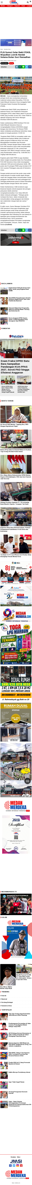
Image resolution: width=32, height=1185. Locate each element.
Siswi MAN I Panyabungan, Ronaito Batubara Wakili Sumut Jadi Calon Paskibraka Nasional (20, 299)
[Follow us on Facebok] (10, 1165)
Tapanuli (17, 5)
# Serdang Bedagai (6, 1002)
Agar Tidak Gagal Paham (16, 1082)
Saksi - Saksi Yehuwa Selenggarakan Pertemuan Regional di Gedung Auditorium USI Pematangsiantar (20, 1104)
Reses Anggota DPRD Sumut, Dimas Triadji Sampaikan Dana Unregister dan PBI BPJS (18, 319)
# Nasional (3, 999)
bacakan (5, 63)
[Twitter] (26, 66)
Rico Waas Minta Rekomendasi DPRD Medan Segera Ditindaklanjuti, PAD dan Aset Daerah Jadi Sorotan (15, 476)
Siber (18, 1157)
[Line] (23, 66)
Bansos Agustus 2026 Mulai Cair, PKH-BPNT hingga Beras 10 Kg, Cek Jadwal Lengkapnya (20, 1044)
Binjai (23, 5)
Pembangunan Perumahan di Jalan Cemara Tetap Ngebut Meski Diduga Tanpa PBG (20, 1025)
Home (1, 49)
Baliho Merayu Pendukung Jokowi (19, 1072)
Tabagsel (9, 5)
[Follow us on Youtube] (21, 1165)
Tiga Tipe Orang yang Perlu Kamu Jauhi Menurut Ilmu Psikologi (19, 1014)
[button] (30, 1)
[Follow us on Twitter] (14, 1165)
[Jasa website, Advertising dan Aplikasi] (16, 247)
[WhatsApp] (20, 66)
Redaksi (13, 1157)
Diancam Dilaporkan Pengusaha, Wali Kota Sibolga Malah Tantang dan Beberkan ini (19, 309)
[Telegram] (16, 66)
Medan (3, 5)
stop (11, 63)
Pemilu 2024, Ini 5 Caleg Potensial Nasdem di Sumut (19, 1063)
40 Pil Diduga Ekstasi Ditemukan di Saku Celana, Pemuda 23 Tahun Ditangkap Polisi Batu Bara (20, 1035)
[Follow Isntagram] (17, 1165)
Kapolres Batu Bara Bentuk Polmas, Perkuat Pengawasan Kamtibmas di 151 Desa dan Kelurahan (15, 529)
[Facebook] (30, 66)
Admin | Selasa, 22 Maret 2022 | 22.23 (8, 60)
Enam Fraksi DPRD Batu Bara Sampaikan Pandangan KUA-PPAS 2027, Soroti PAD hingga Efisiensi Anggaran (15, 367)
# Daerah (3, 995)
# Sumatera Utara (6, 1005)
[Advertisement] (16, 23)
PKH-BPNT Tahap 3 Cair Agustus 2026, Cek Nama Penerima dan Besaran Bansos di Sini (19, 1054)
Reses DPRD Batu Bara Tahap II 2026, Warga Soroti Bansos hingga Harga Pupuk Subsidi (8, 389)
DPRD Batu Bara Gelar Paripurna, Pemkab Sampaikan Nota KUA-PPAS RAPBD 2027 (23, 389)
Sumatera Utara (7, 49)
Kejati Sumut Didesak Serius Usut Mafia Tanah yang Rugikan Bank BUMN (19, 289)
